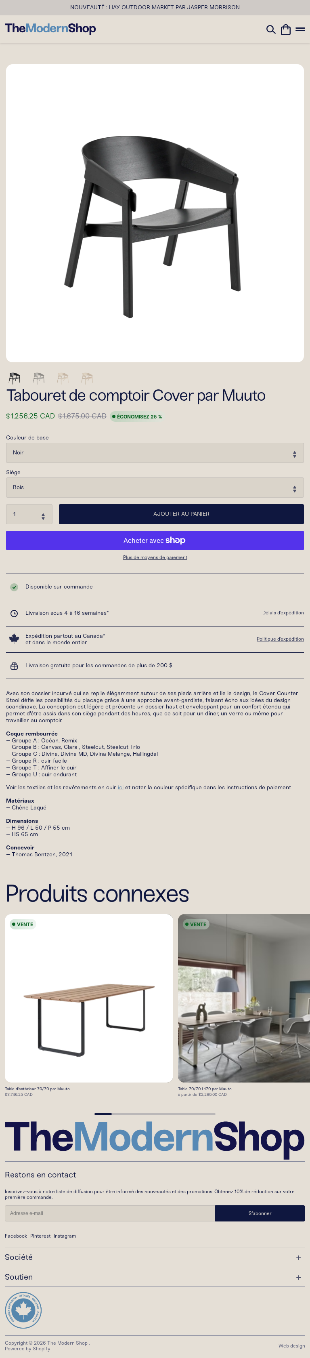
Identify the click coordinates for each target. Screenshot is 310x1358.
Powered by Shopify (27, 1349)
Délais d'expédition (283, 613)
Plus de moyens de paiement (155, 557)
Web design (292, 1346)
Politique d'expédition (280, 639)
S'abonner (260, 1213)
